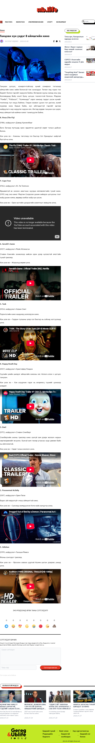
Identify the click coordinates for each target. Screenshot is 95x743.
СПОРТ (49, 22)
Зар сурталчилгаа (81, 731)
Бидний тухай (49, 731)
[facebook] (54, 41)
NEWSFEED (20, 22)
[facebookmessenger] (57, 41)
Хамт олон (63, 731)
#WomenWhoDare (35, 22)
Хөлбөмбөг (61, 22)
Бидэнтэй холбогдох (65, 735)
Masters (8, 22)
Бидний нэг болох (85, 735)
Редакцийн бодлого (48, 735)
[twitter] (60, 41)
